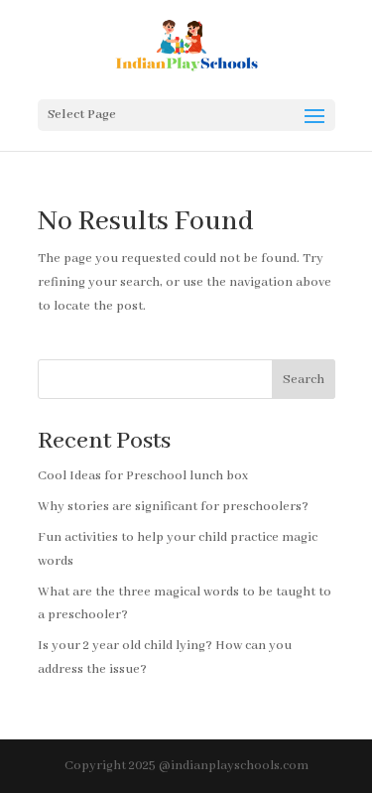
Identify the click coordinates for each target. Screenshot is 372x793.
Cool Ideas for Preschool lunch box (143, 475)
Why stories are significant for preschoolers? (173, 506)
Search (303, 379)
